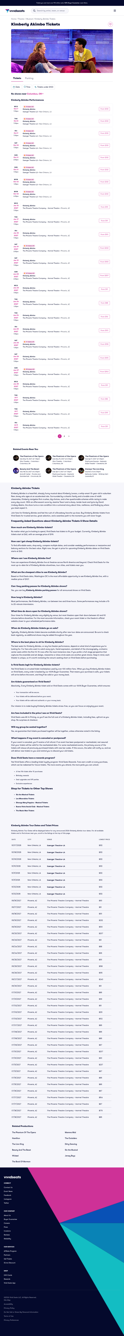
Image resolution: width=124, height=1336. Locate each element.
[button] (16, 87)
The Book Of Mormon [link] (21, 1162)
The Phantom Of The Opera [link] (24, 1132)
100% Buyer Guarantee (71, 3)
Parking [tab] (29, 78)
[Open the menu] (114, 10)
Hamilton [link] (16, 1138)
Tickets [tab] (17, 78)
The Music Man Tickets (25, 811)
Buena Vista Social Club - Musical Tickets (32, 807)
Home (13, 19)
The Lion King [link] (18, 1144)
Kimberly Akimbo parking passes (41, 590)
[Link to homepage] (15, 11)
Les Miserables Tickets (25, 799)
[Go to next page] (69, 436)
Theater (21, 19)
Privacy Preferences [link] (11, 1320)
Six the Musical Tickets (25, 795)
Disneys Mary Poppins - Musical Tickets (32, 803)
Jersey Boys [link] (70, 1156)
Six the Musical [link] (71, 1150)
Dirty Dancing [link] (71, 1144)
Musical (29, 19)
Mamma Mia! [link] (70, 1132)
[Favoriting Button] (110, 24)
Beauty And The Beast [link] (21, 1150)
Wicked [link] (15, 1156)
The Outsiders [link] (71, 1138)
